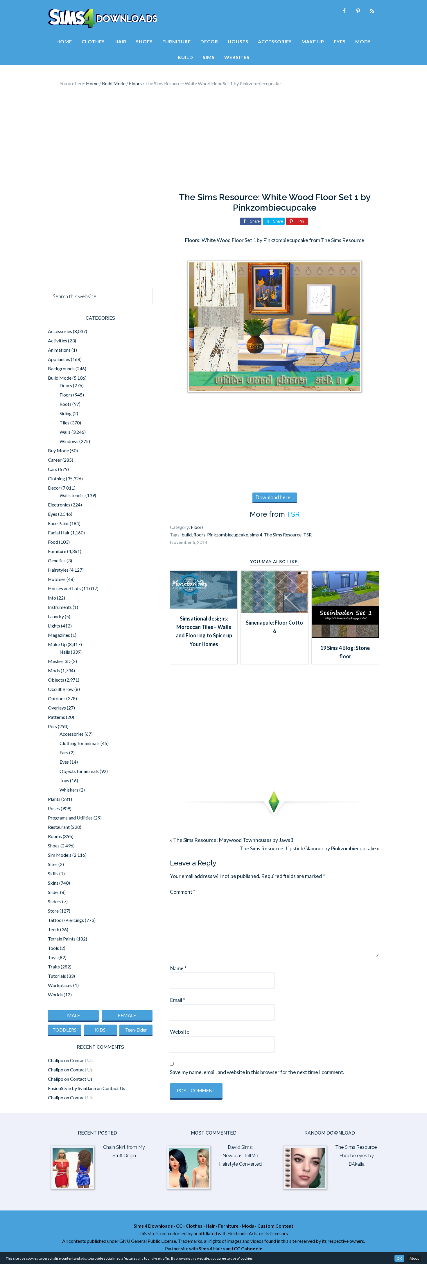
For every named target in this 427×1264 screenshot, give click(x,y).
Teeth (53, 929)
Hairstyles (58, 570)
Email (177, 1000)
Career (55, 460)
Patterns (56, 717)
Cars (52, 469)
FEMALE (127, 1015)
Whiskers (69, 789)
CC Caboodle (248, 1248)
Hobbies (57, 579)
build (187, 534)
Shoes (54, 845)
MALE (73, 1015)
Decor (54, 487)
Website (179, 1031)
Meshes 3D (59, 661)
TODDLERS (64, 1029)
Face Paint (58, 523)
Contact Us (81, 1060)
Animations (59, 350)
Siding (66, 413)
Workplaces (60, 985)
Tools (53, 948)
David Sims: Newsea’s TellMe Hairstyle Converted (240, 1155)
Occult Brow (60, 689)
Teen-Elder (136, 1029)
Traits (54, 966)
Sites (53, 864)
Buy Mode (58, 450)
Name (178, 968)
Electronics (59, 504)
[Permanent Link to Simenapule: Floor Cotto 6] (274, 610)
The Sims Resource (283, 534)
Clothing (56, 478)
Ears (64, 752)
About (414, 1258)
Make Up (57, 644)
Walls (65, 432)
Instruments (60, 607)
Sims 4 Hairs (212, 1248)
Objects (56, 679)
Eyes (52, 514)
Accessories (60, 331)
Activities (57, 340)
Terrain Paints (62, 938)
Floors (197, 527)
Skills (53, 873)
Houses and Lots (64, 588)
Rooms (55, 836)
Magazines (59, 635)
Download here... (274, 497)
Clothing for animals (80, 743)
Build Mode (59, 378)
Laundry (56, 616)
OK (399, 1258)
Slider (53, 892)
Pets (52, 726)
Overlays (57, 707)
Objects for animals (79, 771)
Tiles (64, 422)
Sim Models (59, 855)
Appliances (59, 359)
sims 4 (256, 534)
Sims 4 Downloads (102, 18)
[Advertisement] (213, 139)
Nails (65, 652)
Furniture (57, 551)
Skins (53, 883)
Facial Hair (59, 532)
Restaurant (59, 827)
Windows (69, 441)
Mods (54, 670)
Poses (54, 808)
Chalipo (55, 1060)
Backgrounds (61, 368)
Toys (64, 780)
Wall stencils (72, 495)
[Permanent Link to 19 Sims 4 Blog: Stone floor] (345, 636)
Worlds (55, 994)
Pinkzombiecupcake (227, 534)
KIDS (100, 1029)
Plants (54, 799)
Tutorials (57, 976)
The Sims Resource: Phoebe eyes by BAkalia (356, 1155)
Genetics (57, 560)
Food (53, 542)
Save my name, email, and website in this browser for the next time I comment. (257, 1072)
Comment (182, 891)
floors (199, 534)
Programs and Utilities (70, 817)
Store (53, 910)
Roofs (65, 404)
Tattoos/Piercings (66, 920)
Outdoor (56, 698)
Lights (54, 625)
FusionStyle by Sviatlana (72, 1088)
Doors (66, 385)
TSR (292, 514)
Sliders (54, 901)
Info (52, 597)
